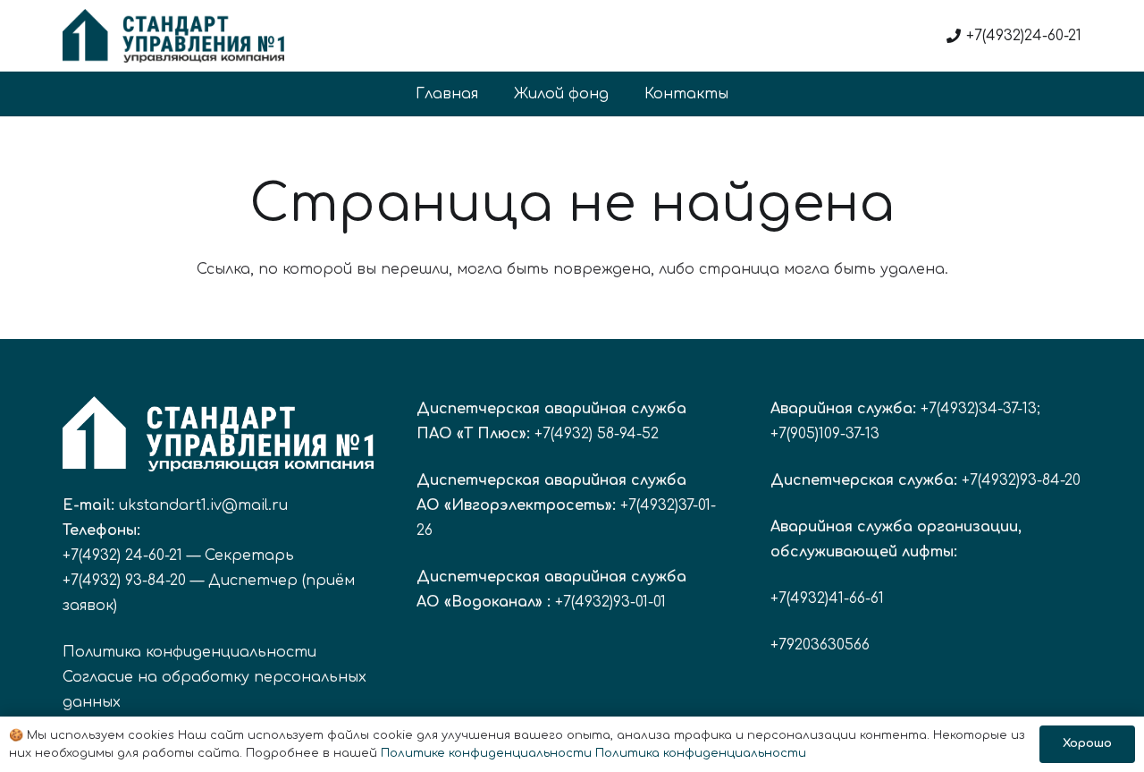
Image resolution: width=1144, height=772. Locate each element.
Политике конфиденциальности (486, 753)
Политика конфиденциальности (189, 652)
